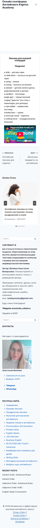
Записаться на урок (15, 375)
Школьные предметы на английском (31, 158)
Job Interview (12, 436)
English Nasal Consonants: (14, 492)
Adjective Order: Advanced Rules (17, 483)
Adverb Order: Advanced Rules (16, 475)
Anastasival (11, 219)
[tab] (16, 226)
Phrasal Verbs (12, 429)
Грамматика (12, 405)
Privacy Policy (19, 512)
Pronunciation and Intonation (19, 426)
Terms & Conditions (19, 518)
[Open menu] (36, 4)
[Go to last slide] (5, 203)
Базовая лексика (14, 409)
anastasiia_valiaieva (21, 308)
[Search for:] (20, 238)
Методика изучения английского (21, 461)
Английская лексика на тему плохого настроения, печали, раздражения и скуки (19, 212)
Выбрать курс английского (19, 464)
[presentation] (20, 193)
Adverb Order (8, 479)
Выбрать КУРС (13, 379)
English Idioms (12, 433)
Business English (14, 440)
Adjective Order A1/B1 (12, 487)
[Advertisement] (20, 30)
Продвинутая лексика (16, 412)
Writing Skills (12, 457)
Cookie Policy (19, 515)
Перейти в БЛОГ (10, 313)
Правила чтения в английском (20, 423)
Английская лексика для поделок (8, 158)
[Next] (34, 203)
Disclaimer (20, 521)
